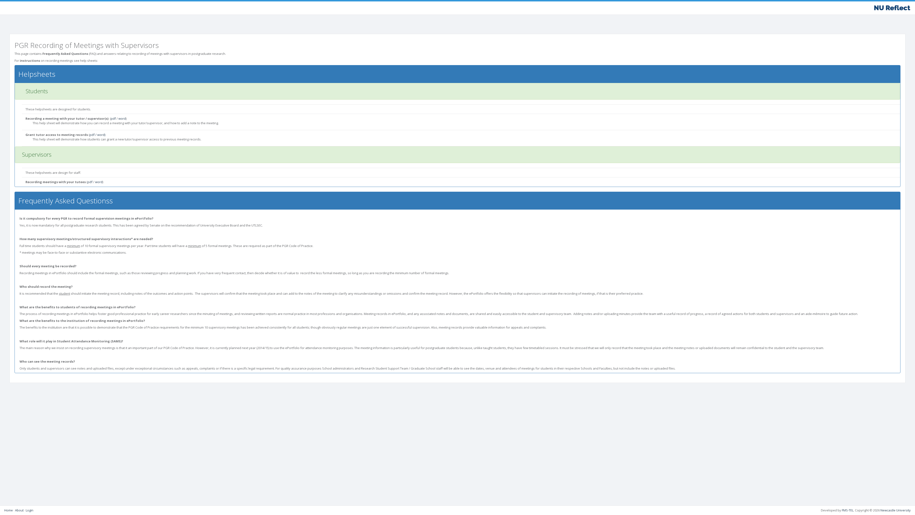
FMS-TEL (848, 510)
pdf (113, 118)
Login (29, 510)
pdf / (93, 135)
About (19, 510)
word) (101, 135)
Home (8, 510)
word (122, 118)
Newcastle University (895, 510)
